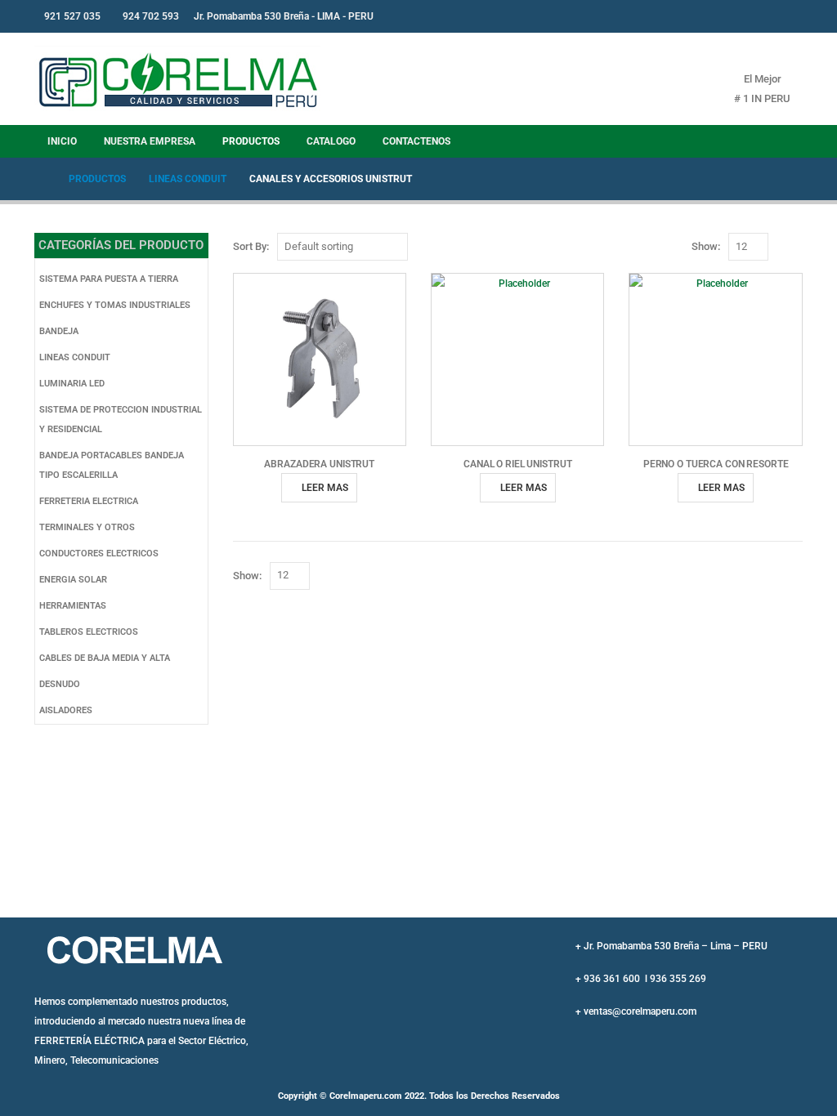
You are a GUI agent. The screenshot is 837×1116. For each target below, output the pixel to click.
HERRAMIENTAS (72, 605)
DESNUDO (59, 684)
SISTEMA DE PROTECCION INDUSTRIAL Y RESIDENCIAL (120, 419)
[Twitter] (778, 16)
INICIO (62, 141)
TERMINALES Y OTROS (87, 527)
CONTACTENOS (416, 141)
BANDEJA (58, 331)
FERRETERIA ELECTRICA (88, 501)
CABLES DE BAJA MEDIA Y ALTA (104, 658)
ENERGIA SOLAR (73, 579)
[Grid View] (780, 247)
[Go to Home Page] (40, 179)
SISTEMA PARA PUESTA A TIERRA (108, 279)
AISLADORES (65, 710)
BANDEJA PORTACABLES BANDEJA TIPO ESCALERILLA (111, 465)
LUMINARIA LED (72, 383)
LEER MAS (325, 487)
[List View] (799, 247)
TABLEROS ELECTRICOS (88, 632)
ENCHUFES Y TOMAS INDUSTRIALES (114, 305)
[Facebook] (751, 16)
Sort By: (251, 246)
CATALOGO (331, 141)
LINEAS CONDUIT (74, 357)
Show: (706, 246)
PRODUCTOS (251, 141)
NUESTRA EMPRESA (149, 141)
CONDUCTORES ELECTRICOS (99, 553)
